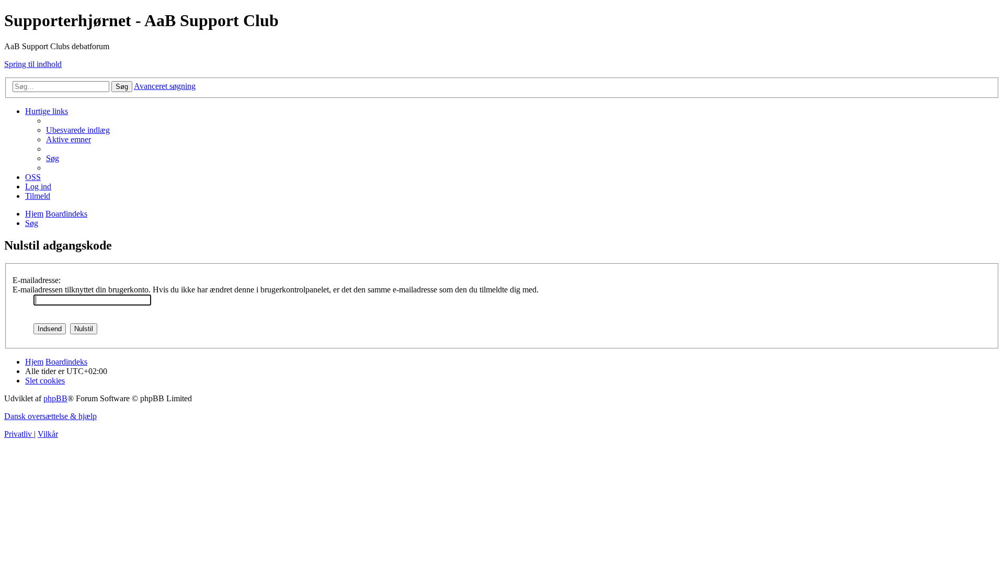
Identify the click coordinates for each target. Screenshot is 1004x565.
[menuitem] (78, 130)
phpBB (55, 398)
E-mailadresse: (37, 280)
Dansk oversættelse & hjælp (50, 416)
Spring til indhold (33, 64)
